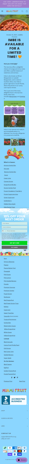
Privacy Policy (23, 238)
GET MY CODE (14, 243)
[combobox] (4, 230)
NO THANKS (14, 247)
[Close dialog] (28, 209)
